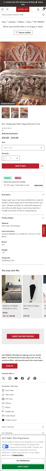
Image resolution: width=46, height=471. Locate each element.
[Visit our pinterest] (35, 378)
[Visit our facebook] (22, 378)
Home (4, 22)
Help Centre (9, 395)
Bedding (21, 22)
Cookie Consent (10, 420)
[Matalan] (22, 9)
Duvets (29, 22)
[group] (9, 314)
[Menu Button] (2, 9)
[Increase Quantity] (17, 158)
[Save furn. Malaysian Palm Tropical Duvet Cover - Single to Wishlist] (17, 32)
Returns (7, 407)
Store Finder (9, 390)
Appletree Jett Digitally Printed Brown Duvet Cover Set (10, 307)
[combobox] (23, 147)
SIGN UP (9, 366)
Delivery (8, 403)
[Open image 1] (6, 112)
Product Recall (10, 416)
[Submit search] (7, 9)
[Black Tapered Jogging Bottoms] (32, 289)
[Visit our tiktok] (28, 378)
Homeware (12, 22)
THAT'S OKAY (23, 467)
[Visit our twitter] (3, 378)
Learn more (38, 185)
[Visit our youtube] (16, 378)
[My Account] (38, 9)
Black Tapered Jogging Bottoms (31, 307)
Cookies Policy (18, 455)
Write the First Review (10, 133)
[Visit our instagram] (10, 378)
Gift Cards (8, 399)
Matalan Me (9, 411)
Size (3, 142)
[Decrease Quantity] (4, 158)
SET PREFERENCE (23, 461)
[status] (11, 158)
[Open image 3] (24, 112)
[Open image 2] (15, 112)
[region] (23, 453)
